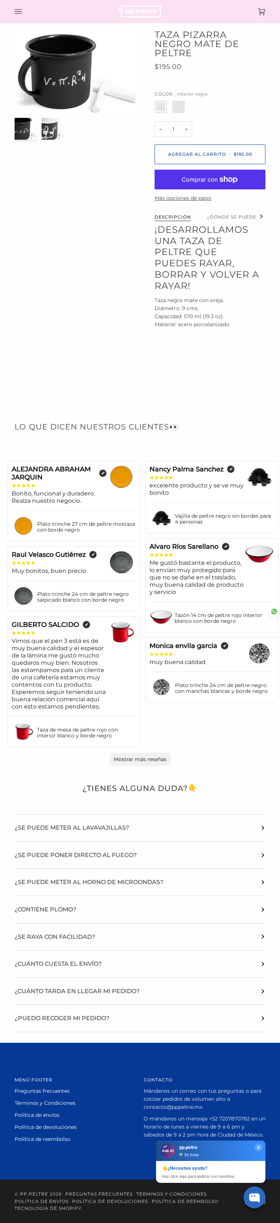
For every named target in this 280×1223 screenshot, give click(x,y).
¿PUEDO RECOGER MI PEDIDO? (62, 1018)
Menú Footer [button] (33, 1080)
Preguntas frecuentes (42, 1091)
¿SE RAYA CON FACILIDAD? (55, 936)
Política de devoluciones (46, 1127)
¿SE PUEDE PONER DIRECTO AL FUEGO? (76, 855)
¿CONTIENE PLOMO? (45, 909)
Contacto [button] (158, 1080)
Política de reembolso (42, 1139)
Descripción (173, 217)
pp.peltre (34, 1194)
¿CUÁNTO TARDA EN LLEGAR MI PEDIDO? (77, 991)
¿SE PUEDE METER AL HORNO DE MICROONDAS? (89, 882)
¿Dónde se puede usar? (241, 217)
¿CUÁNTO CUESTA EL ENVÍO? (58, 963)
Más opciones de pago (183, 198)
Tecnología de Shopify (48, 1208)
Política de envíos (37, 1115)
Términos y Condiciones (45, 1103)
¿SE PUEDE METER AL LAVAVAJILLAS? (72, 827)
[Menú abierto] (25, 11)
